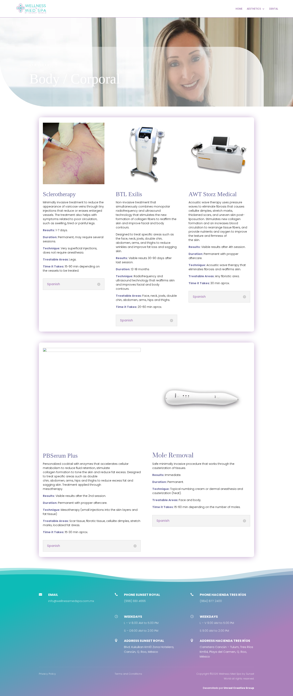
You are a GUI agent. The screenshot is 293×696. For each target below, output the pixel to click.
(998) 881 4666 (135, 601)
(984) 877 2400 (211, 601)
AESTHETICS (254, 8)
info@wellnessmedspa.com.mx (71, 601)
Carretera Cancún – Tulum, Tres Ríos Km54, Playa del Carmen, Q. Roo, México (226, 652)
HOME (239, 8)
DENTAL (273, 8)
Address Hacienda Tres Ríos (225, 640)
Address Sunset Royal (144, 640)
